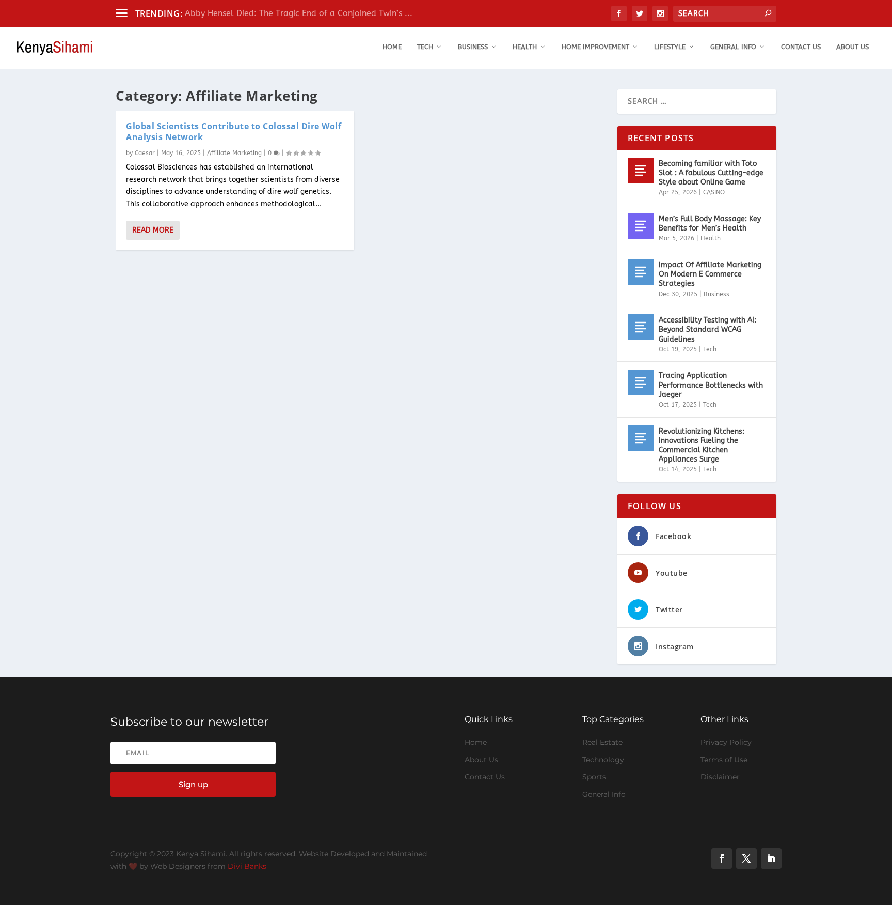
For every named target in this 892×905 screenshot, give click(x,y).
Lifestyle (670, 47)
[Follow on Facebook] (721, 858)
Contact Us (801, 47)
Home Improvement (595, 47)
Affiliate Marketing (234, 153)
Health (525, 47)
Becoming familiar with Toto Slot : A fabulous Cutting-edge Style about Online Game (711, 173)
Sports (594, 776)
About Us (852, 47)
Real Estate (602, 742)
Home (392, 47)
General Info (733, 47)
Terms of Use (723, 759)
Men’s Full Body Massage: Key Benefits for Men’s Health (710, 223)
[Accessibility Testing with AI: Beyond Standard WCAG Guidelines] (641, 327)
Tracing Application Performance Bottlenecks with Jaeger (711, 384)
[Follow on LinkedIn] (771, 858)
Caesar (145, 153)
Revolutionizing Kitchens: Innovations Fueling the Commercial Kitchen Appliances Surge (701, 445)
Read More (152, 230)
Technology (603, 759)
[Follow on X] (746, 858)
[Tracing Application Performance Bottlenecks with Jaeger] (641, 382)
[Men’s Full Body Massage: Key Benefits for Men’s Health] (641, 226)
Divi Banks (247, 866)
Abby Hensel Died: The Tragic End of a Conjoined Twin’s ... (298, 13)
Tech (425, 47)
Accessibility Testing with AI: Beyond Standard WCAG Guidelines (707, 329)
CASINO (714, 192)
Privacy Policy (726, 742)
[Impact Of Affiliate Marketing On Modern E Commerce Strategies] (641, 272)
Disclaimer (720, 776)
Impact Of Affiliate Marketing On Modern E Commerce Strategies (710, 274)
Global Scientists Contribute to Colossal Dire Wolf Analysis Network (233, 131)
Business (473, 47)
